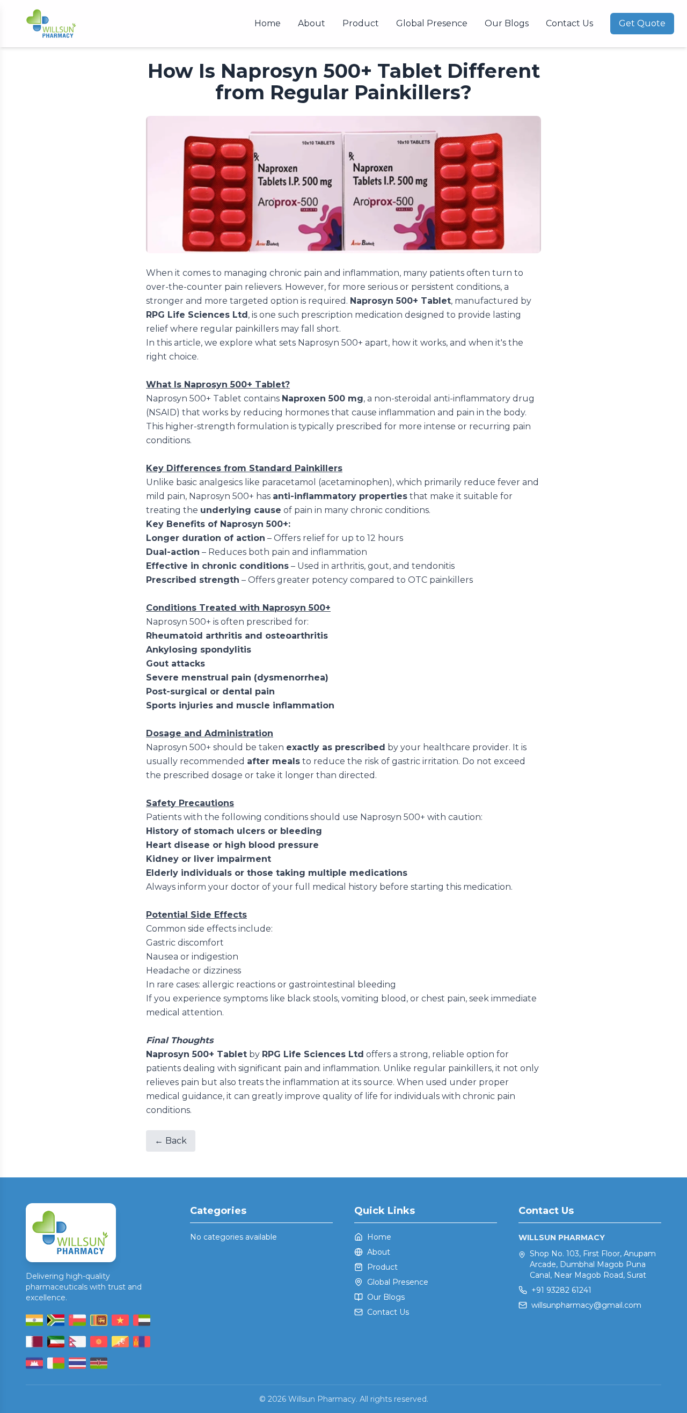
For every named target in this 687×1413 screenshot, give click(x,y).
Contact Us (569, 23)
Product (360, 23)
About (311, 23)
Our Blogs (507, 23)
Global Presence (431, 23)
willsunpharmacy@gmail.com (586, 1305)
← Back (171, 1141)
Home (267, 23)
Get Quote (642, 23)
